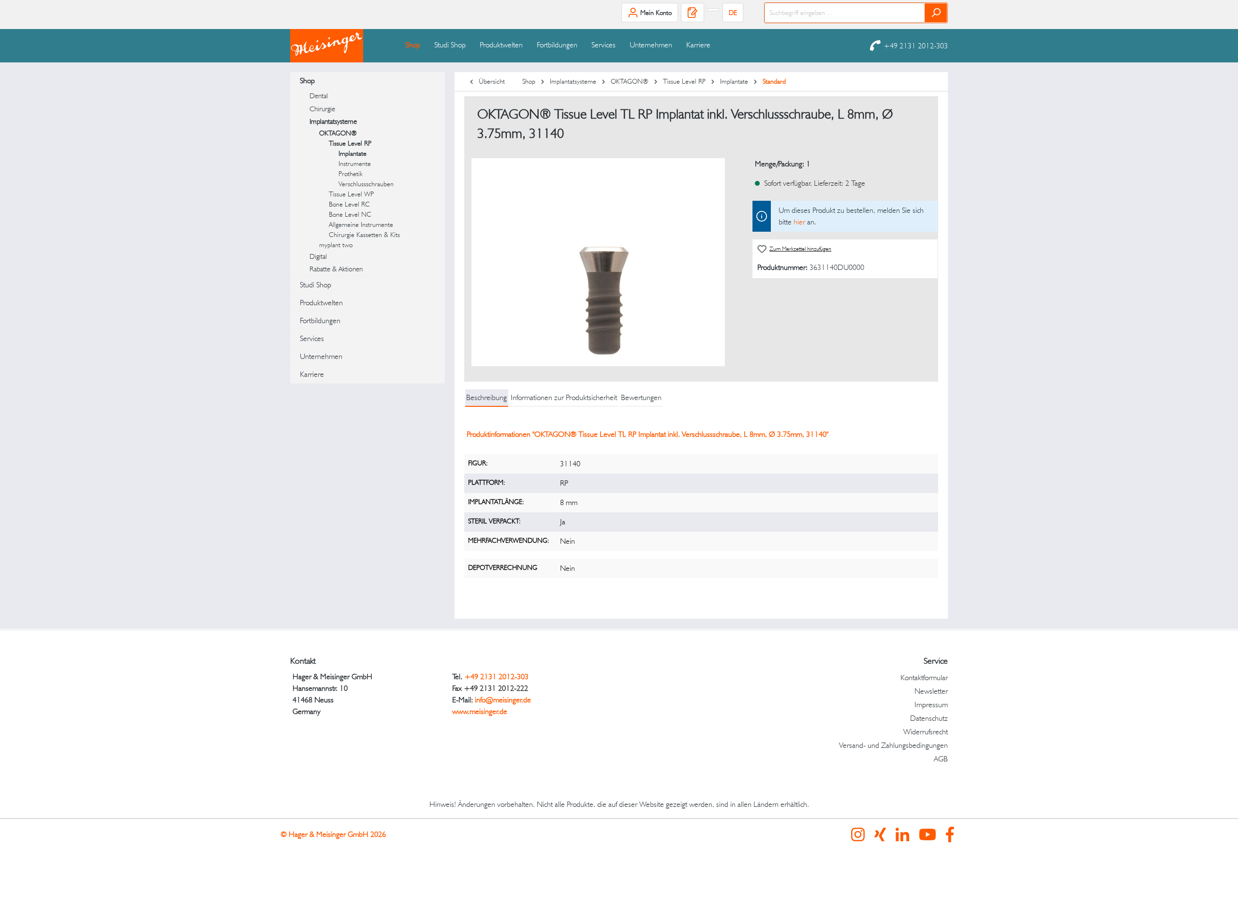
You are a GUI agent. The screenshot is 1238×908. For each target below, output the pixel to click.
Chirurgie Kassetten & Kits (364, 234)
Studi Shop (315, 284)
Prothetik (351, 174)
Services (312, 338)
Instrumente (355, 163)
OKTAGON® (338, 133)
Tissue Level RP (350, 143)
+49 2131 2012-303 (916, 45)
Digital (318, 256)
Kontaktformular (924, 677)
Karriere (312, 374)
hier (799, 221)
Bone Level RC (349, 204)
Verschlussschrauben (366, 184)
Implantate (353, 153)
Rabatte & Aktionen (336, 269)
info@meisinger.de (503, 699)
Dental (319, 95)
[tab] (486, 398)
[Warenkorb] (713, 9)
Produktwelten (321, 302)
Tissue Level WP (351, 194)
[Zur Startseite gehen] (338, 45)
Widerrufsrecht (925, 731)
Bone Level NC (350, 214)
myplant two (336, 245)
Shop (307, 80)
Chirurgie (322, 108)
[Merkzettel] (692, 12)
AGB (941, 758)
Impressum (931, 704)
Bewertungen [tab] (641, 397)
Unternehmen (321, 356)
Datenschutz (929, 718)
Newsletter (931, 691)
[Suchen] (936, 13)
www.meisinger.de (479, 711)
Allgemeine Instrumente (361, 224)
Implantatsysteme (333, 121)
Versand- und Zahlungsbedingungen (893, 745)
